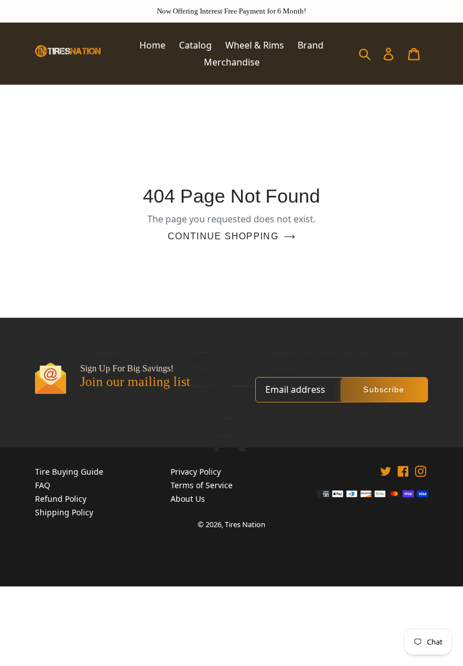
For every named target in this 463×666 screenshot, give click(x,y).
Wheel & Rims (254, 45)
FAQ (42, 485)
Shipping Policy (64, 512)
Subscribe (383, 389)
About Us (188, 498)
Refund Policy (60, 498)
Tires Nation (245, 524)
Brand (311, 45)
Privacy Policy (196, 471)
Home (152, 45)
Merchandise (232, 62)
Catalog (195, 45)
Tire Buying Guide (69, 471)
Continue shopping (223, 236)
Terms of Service (202, 485)
